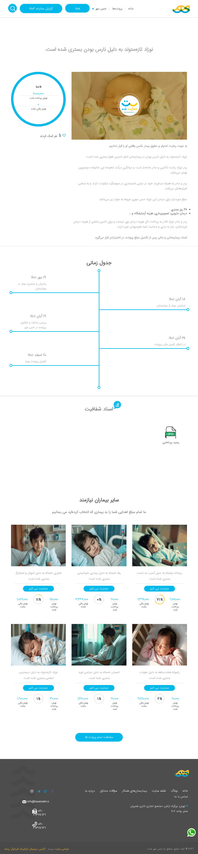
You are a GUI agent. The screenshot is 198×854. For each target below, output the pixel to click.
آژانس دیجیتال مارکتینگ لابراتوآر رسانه (24, 849)
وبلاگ (174, 791)
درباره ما (90, 791)
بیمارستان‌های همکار (134, 791)
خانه (131, 8)
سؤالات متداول (108, 791)
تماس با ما (181, 796)
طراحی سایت (62, 849)
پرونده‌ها (117, 8)
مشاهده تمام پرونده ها (99, 737)
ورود (77, 8)
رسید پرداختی (170, 442)
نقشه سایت (159, 791)
